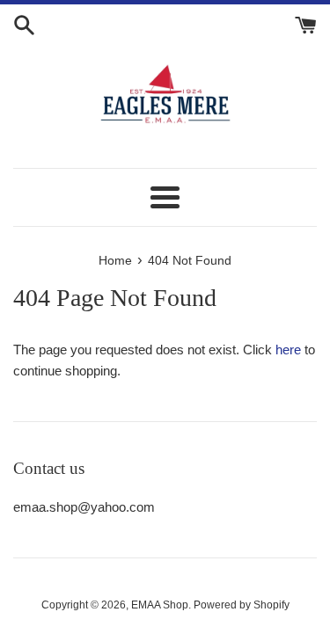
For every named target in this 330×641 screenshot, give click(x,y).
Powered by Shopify (242, 605)
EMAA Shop (159, 605)
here (288, 349)
